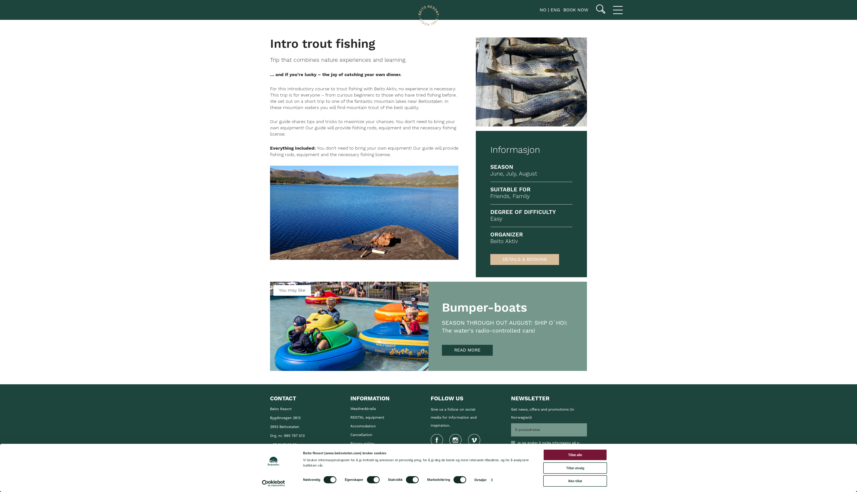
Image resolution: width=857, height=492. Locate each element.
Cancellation (361, 435)
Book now (575, 10)
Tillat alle (575, 455)
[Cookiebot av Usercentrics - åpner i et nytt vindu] (273, 483)
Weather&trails (363, 409)
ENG (554, 10)
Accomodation (363, 426)
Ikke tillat (575, 481)
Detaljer (480, 480)
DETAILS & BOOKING (525, 259)
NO (542, 10)
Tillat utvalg (575, 468)
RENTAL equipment (367, 417)
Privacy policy (362, 443)
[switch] (373, 479)
